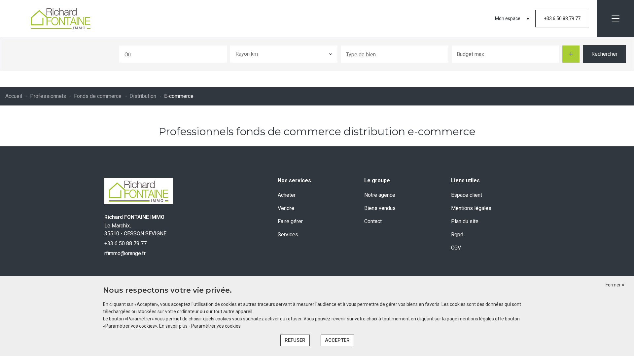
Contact (373, 221)
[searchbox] (152, 54)
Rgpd (457, 234)
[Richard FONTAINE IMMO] (60, 18)
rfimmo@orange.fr (125, 253)
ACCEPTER (337, 340)
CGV (456, 248)
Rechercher (604, 54)
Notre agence (379, 195)
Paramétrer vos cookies (216, 326)
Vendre (286, 208)
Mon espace (507, 18)
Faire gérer (290, 221)
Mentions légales (471, 208)
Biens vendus (380, 208)
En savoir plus (174, 326)
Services (288, 234)
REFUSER (295, 340)
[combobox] (173, 54)
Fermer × (615, 284)
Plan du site (464, 221)
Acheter (287, 195)
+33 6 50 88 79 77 (562, 18)
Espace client (466, 195)
